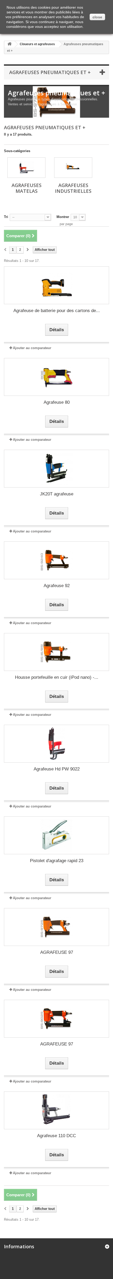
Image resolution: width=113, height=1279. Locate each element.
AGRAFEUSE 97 (56, 952)
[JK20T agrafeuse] (56, 468)
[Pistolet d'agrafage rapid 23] (56, 835)
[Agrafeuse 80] (56, 377)
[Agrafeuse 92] (56, 560)
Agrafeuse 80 (57, 402)
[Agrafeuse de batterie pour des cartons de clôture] (56, 285)
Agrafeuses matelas (27, 188)
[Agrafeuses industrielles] (73, 167)
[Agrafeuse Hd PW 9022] (56, 743)
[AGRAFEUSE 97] (56, 927)
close (97, 17)
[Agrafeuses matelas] (26, 167)
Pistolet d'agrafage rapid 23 (56, 860)
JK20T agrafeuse (56, 493)
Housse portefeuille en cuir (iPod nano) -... (56, 677)
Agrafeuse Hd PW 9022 (57, 769)
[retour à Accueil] (9, 44)
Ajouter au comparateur (32, 348)
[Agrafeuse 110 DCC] (56, 1110)
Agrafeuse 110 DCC (56, 1135)
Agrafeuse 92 (57, 585)
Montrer (62, 217)
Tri (6, 217)
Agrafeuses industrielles (73, 188)
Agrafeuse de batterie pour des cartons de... (56, 310)
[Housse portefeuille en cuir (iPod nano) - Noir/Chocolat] (56, 652)
